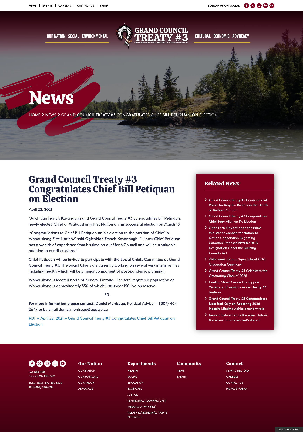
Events (47, 5)
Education (135, 382)
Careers (64, 5)
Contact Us (85, 5)
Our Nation (56, 36)
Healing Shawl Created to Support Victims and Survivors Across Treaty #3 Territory (237, 287)
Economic (221, 36)
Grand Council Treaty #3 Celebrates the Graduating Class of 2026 (238, 273)
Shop (104, 5)
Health (132, 370)
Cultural (203, 36)
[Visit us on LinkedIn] (265, 5)
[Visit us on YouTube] (271, 5)
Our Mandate (88, 376)
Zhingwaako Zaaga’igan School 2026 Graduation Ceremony (237, 261)
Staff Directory (237, 370)
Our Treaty (86, 382)
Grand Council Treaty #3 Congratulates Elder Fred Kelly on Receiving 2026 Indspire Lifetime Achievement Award (238, 303)
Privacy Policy (237, 388)
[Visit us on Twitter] (252, 5)
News (32, 5)
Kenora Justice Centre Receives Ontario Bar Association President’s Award (238, 317)
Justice (132, 394)
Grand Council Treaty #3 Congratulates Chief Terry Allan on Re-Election (238, 218)
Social (73, 36)
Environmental (95, 36)
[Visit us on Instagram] (259, 5)
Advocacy (240, 36)
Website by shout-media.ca (288, 429)
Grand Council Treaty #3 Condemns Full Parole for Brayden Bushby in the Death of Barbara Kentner (238, 205)
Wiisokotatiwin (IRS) (141, 406)
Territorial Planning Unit (146, 400)
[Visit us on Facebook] (246, 5)
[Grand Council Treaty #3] (151, 36)
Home (34, 114)
